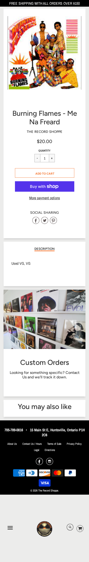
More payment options (44, 197)
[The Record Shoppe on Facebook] (39, 463)
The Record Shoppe (44, 132)
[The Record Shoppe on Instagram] (49, 463)
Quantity (44, 151)
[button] (44, 173)
